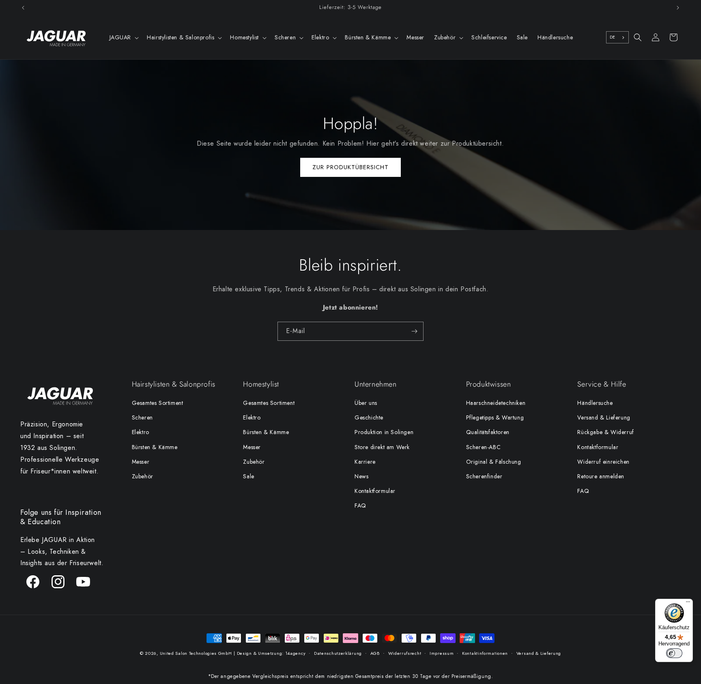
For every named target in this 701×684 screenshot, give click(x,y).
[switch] (674, 653)
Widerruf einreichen (603, 462)
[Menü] (688, 604)
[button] (123, 37)
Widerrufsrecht (404, 653)
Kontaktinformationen (485, 653)
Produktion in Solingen (384, 432)
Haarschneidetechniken (496, 403)
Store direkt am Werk (382, 447)
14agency (295, 653)
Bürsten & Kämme (155, 447)
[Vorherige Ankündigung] (23, 7)
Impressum (442, 653)
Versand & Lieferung (603, 417)
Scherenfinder (484, 476)
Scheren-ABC (483, 447)
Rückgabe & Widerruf (605, 432)
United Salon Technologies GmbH (196, 653)
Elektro (140, 432)
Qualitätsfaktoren (488, 432)
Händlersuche (595, 403)
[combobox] (617, 37)
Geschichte (369, 417)
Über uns (366, 403)
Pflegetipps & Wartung (495, 417)
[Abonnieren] (414, 331)
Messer (141, 462)
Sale (248, 476)
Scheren (142, 417)
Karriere (365, 462)
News (361, 476)
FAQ (360, 505)
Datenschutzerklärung (338, 653)
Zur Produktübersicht (350, 167)
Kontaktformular (375, 491)
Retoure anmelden (600, 476)
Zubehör (142, 476)
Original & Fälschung (493, 462)
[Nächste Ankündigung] (678, 7)
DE (612, 37)
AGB (375, 653)
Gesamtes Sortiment (157, 403)
